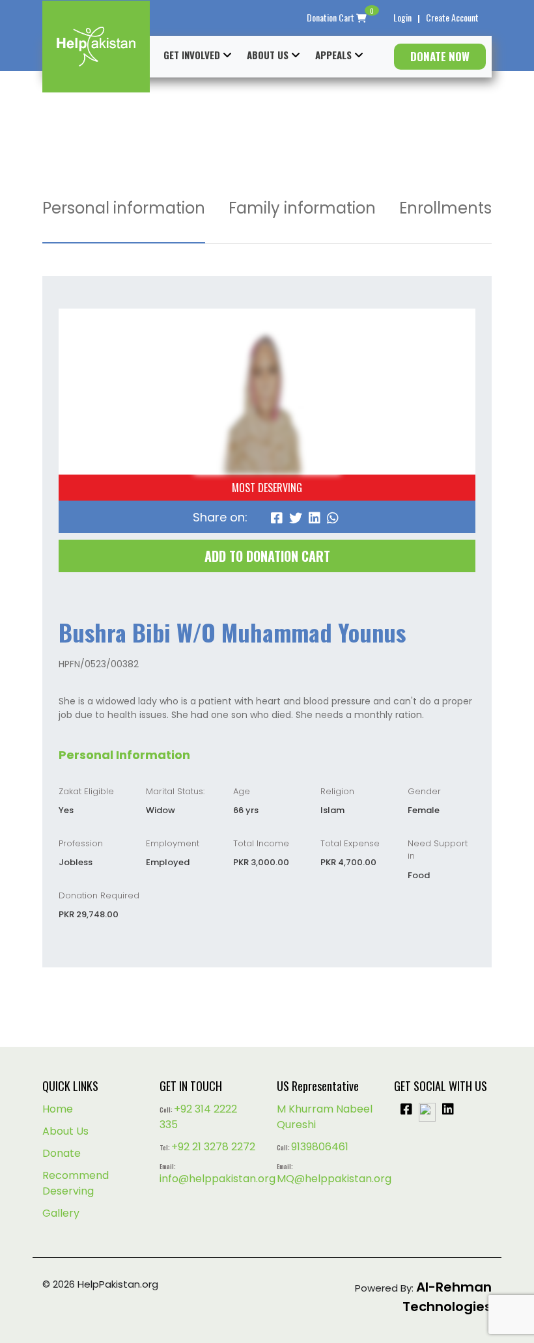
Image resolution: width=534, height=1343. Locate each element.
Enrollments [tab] (445, 208)
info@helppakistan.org (217, 1178)
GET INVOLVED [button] (191, 55)
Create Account (452, 17)
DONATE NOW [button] (440, 56)
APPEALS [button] (333, 55)
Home (57, 1108)
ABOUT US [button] (267, 55)
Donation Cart (340, 17)
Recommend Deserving (75, 1183)
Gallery (60, 1213)
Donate (61, 1153)
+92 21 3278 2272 (213, 1146)
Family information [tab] (302, 208)
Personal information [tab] (123, 208)
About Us (65, 1131)
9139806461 (319, 1146)
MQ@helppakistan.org (334, 1178)
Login (402, 17)
